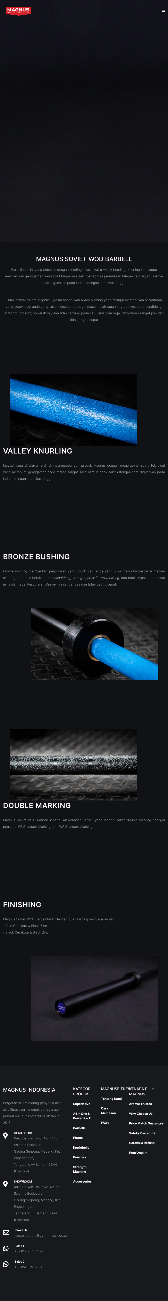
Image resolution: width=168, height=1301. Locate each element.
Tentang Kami (111, 1099)
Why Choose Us (140, 1114)
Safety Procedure (142, 1133)
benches (79, 1157)
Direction (21, 1171)
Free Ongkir (138, 1153)
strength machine (79, 1169)
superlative (81, 1104)
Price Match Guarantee (146, 1123)
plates (78, 1138)
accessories (82, 1181)
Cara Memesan (108, 1110)
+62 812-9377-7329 (29, 1251)
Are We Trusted (140, 1104)
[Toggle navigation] (163, 10)
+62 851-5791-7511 (28, 1267)
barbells (79, 1128)
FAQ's (105, 1123)
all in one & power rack (82, 1116)
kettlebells (81, 1147)
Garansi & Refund (142, 1143)
